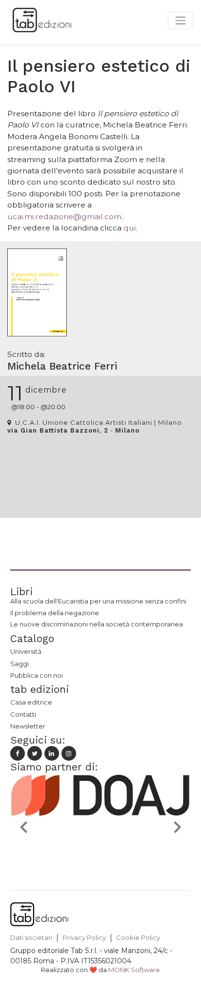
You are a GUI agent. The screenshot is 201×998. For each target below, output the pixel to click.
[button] (24, 826)
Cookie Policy (138, 937)
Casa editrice (31, 702)
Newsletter (27, 726)
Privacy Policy (84, 937)
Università (25, 651)
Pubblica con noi (36, 675)
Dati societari (31, 937)
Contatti (23, 714)
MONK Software (134, 970)
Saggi (19, 663)
